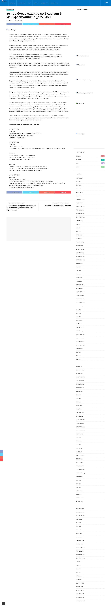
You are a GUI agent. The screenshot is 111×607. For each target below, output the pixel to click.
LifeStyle (44, 3)
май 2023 (78, 316)
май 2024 (78, 274)
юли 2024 (78, 267)
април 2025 (79, 235)
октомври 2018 (80, 512)
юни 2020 (78, 441)
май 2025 (78, 231)
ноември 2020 (80, 423)
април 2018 (79, 533)
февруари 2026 (80, 199)
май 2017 (78, 572)
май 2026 (78, 188)
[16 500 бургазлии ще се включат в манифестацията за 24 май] (11, 30)
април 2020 (79, 448)
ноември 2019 (80, 466)
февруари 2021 (80, 412)
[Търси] (102, 3)
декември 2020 (80, 419)
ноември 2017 (80, 551)
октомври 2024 (80, 256)
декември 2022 (80, 334)
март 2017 (78, 579)
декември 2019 (80, 462)
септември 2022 (80, 345)
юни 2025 (78, 228)
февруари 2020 (80, 455)
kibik (10, 20)
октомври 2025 (80, 213)
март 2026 (79, 196)
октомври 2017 (80, 554)
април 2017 (79, 576)
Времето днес (89, 26)
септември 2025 (80, 217)
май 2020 (78, 444)
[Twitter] (94, 3)
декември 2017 (80, 547)
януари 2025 (79, 245)
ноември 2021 (80, 380)
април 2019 (79, 490)
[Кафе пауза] (78, 36)
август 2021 (79, 391)
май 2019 (78, 487)
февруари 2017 (80, 583)
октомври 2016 (80, 597)
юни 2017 (78, 569)
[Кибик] (4, 1)
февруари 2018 (80, 540)
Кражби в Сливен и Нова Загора (58, 205)
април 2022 (79, 363)
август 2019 (79, 476)
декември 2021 (80, 377)
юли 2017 (78, 565)
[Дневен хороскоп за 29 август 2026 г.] (79, 46)
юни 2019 (78, 483)
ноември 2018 (80, 508)
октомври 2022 (80, 341)
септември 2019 (80, 473)
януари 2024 (79, 288)
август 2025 (79, 220)
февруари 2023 (80, 327)
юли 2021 (78, 394)
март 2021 (78, 409)
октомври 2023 (80, 299)
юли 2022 (78, 352)
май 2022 (78, 359)
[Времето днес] (79, 27)
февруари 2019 (80, 498)
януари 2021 (79, 416)
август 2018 (79, 519)
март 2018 (78, 537)
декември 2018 (80, 505)
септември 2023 (80, 302)
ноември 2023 (80, 295)
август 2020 (79, 434)
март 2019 (78, 494)
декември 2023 (80, 291)
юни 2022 (78, 355)
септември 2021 (80, 387)
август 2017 (79, 561)
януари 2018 (79, 544)
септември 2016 (80, 601)
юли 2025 (78, 224)
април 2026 (79, 192)
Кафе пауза (88, 36)
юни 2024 (78, 270)
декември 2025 (80, 206)
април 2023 (79, 320)
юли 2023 (78, 309)
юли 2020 (78, 437)
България (21, 3)
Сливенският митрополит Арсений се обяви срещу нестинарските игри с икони (21, 208)
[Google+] (96, 3)
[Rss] (98, 3)
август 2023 (79, 306)
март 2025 (79, 238)
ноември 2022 (80, 338)
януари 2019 (79, 501)
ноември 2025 (80, 210)
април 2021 (79, 405)
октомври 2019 (80, 469)
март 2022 (79, 366)
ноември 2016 (80, 593)
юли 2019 (78, 480)
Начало (12, 3)
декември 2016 (80, 590)
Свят (29, 3)
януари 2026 (79, 203)
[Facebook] (92, 3)
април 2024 (79, 277)
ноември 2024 (80, 252)
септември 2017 (80, 558)
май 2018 (78, 529)
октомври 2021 (80, 384)
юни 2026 (78, 185)
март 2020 (79, 451)
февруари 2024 (80, 284)
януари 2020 (79, 458)
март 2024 (79, 281)
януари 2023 (79, 331)
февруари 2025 (80, 242)
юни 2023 (78, 313)
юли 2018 (78, 522)
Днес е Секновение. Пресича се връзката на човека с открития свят (93, 18)
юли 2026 (78, 181)
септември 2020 (80, 430)
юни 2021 (78, 398)
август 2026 (79, 178)
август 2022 (79, 348)
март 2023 (79, 323)
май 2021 (78, 402)
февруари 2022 (80, 370)
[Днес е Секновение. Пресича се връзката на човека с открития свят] (79, 16)
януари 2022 (79, 373)
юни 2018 (78, 526)
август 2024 (79, 263)
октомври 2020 (80, 426)
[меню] (107, 3)
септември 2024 (80, 259)
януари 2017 (79, 586)
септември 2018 (80, 515)
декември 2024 (80, 249)
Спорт (36, 3)
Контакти (54, 3)
